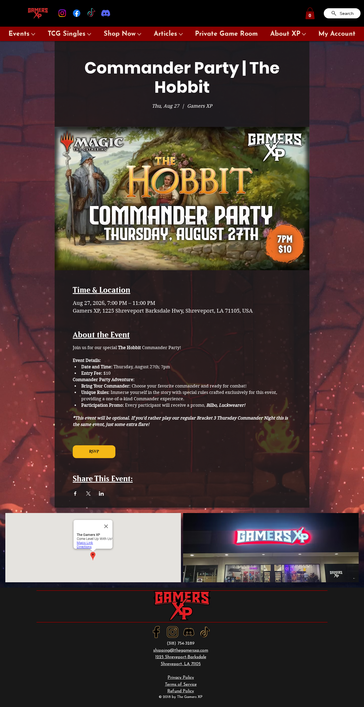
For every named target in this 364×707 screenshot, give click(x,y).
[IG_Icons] (173, 632)
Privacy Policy (181, 678)
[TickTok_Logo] (205, 632)
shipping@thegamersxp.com (180, 650)
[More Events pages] (33, 34)
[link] (310, 13)
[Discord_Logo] (189, 632)
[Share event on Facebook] (75, 493)
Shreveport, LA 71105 (181, 664)
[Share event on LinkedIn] (101, 493)
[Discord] (106, 13)
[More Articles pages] (181, 34)
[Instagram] (62, 13)
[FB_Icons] (156, 632)
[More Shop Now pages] (139, 34)
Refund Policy (180, 691)
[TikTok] (91, 13)
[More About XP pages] (304, 34)
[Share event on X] (88, 493)
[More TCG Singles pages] (89, 34)
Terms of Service (181, 684)
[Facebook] (77, 13)
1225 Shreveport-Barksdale (180, 657)
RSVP (94, 452)
